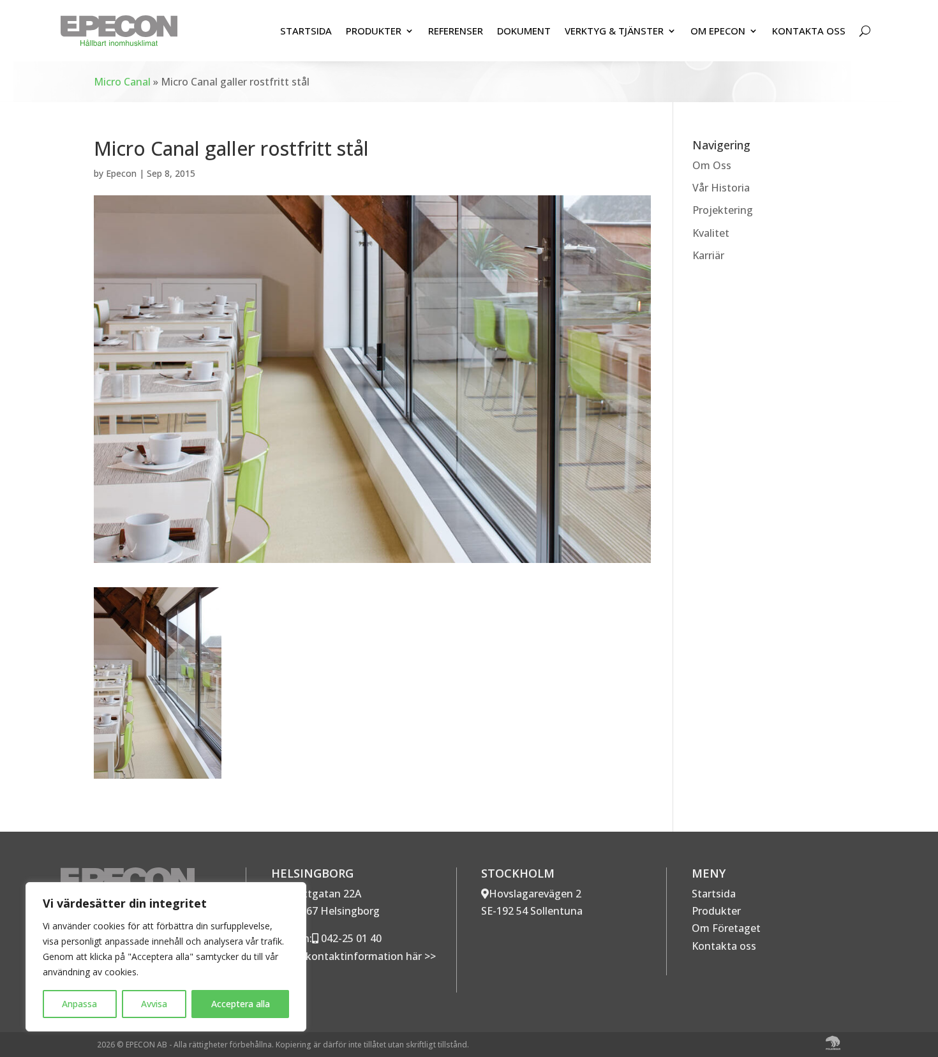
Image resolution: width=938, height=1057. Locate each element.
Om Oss (711, 165)
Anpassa (79, 1004)
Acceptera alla (240, 1004)
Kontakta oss (724, 946)
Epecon (121, 173)
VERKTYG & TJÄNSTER (614, 30)
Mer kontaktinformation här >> (358, 956)
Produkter (716, 911)
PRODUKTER (373, 30)
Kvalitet (710, 233)
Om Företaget (726, 928)
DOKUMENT (524, 30)
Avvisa (154, 1004)
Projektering (722, 210)
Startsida (714, 894)
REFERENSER (455, 30)
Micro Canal (122, 82)
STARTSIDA (306, 30)
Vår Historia (721, 188)
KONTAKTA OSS (808, 30)
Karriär (708, 255)
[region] (166, 956)
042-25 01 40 (350, 938)
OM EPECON (717, 30)
